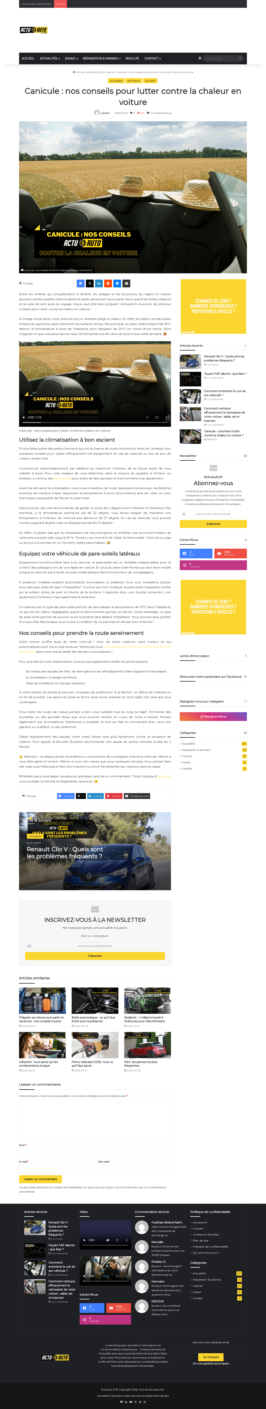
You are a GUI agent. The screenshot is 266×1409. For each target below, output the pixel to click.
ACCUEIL (28, 58)
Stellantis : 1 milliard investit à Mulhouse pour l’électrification (144, 1019)
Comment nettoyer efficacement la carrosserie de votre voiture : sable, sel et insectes (61, 1289)
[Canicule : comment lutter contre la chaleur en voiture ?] (190, 436)
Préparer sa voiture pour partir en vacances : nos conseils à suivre (41, 1019)
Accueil (80, 72)
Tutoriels (115, 1395)
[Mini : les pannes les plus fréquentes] (147, 1045)
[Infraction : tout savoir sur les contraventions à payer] (42, 1045)
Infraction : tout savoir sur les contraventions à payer (38, 1063)
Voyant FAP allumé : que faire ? (225, 373)
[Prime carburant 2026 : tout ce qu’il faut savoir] (95, 1045)
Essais (186, 762)
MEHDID (157, 1301)
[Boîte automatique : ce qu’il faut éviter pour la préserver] (95, 1000)
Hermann (158, 1281)
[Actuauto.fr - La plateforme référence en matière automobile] (33, 30)
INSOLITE (132, 58)
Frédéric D (158, 1262)
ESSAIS (70, 58)
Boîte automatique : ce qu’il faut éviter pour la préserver (93, 1019)
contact (105, 113)
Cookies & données (206, 1234)
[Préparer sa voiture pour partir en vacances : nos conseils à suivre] (42, 1000)
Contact (198, 1228)
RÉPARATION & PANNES (100, 58)
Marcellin (157, 1242)
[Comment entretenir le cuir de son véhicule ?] (190, 396)
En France (107, 72)
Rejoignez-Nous (214, 716)
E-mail (23, 1161)
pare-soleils (62, 478)
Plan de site (200, 1240)
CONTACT (151, 58)
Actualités (93, 72)
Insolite (187, 768)
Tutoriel (187, 756)
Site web (103, 1161)
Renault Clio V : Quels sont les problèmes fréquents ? (65, 853)
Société (150, 80)
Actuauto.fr (200, 1222)
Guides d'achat (131, 1395)
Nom (23, 1145)
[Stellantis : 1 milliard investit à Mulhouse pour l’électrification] (147, 1000)
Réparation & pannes (196, 749)
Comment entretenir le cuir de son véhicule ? (61, 1267)
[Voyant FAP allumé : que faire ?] (190, 379)
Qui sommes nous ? (206, 1252)
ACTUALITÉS (48, 58)
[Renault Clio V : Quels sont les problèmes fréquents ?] (190, 361)
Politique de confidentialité (210, 1246)
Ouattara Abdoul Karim (166, 1222)
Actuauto (164, 776)
